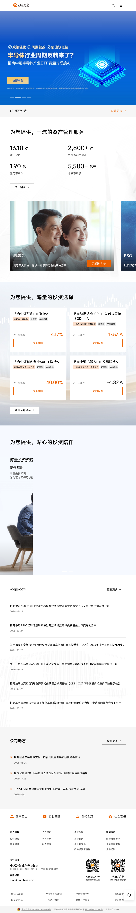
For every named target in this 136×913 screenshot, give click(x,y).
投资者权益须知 (53, 893)
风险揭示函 (17, 900)
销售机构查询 (113, 839)
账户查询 (46, 844)
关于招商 (20, 187)
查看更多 (117, 111)
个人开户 (46, 839)
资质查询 (119, 900)
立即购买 (38, 343)
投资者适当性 (83, 893)
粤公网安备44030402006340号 (36, 909)
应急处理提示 (83, 900)
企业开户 (78, 839)
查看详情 (112, 461)
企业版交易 (80, 844)
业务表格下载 (113, 844)
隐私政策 (119, 893)
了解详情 (97, 263)
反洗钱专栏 (53, 900)
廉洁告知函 (17, 893)
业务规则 (110, 849)
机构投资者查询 (82, 849)
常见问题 (14, 844)
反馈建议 (14, 839)
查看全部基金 (23, 410)
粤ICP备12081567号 (94, 909)
